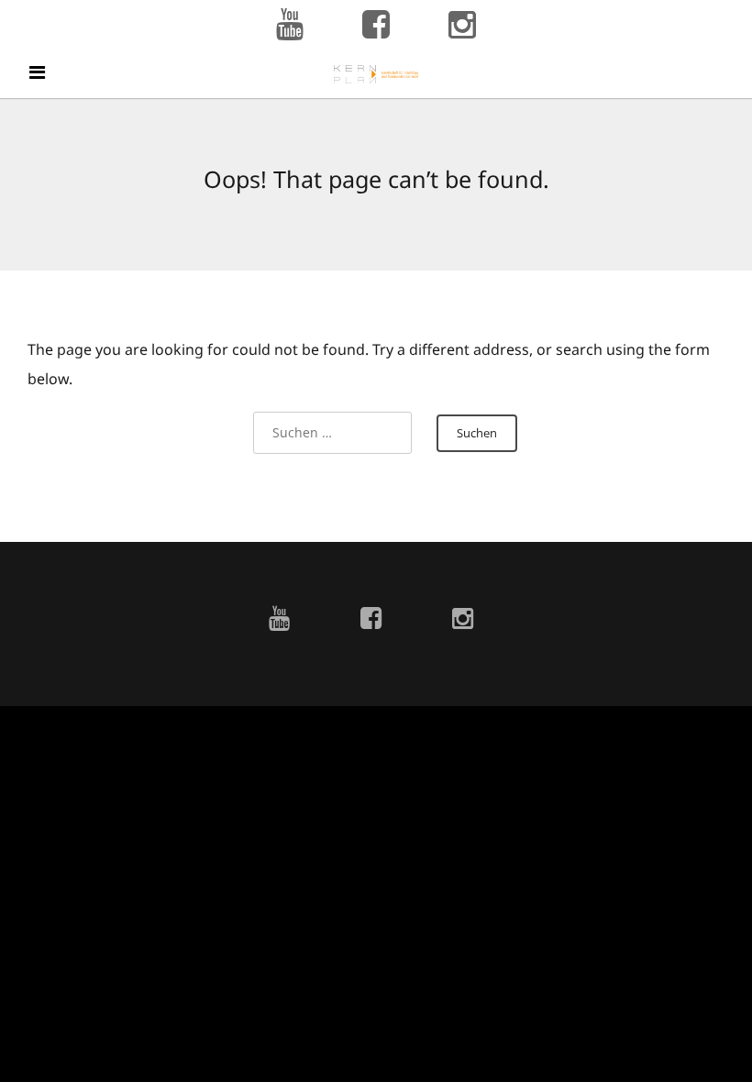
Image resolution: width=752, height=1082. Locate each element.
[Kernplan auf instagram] (462, 25)
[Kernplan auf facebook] (376, 25)
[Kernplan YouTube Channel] (290, 25)
